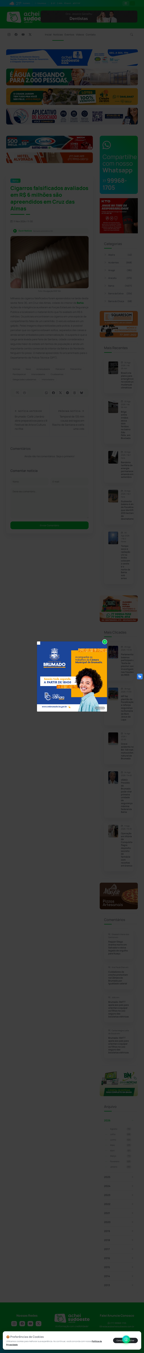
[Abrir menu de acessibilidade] (126, 1339)
